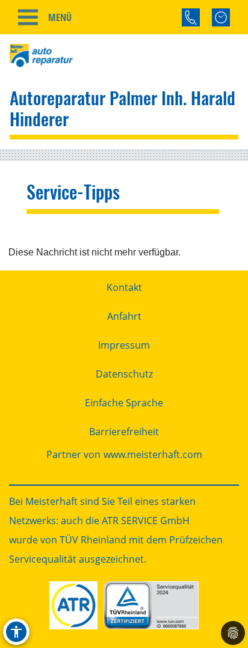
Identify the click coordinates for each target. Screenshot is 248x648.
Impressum (124, 345)
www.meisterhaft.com (153, 454)
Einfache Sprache (124, 402)
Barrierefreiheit (124, 431)
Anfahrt (124, 316)
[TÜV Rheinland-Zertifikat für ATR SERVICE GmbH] (151, 605)
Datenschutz (124, 374)
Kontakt (124, 287)
